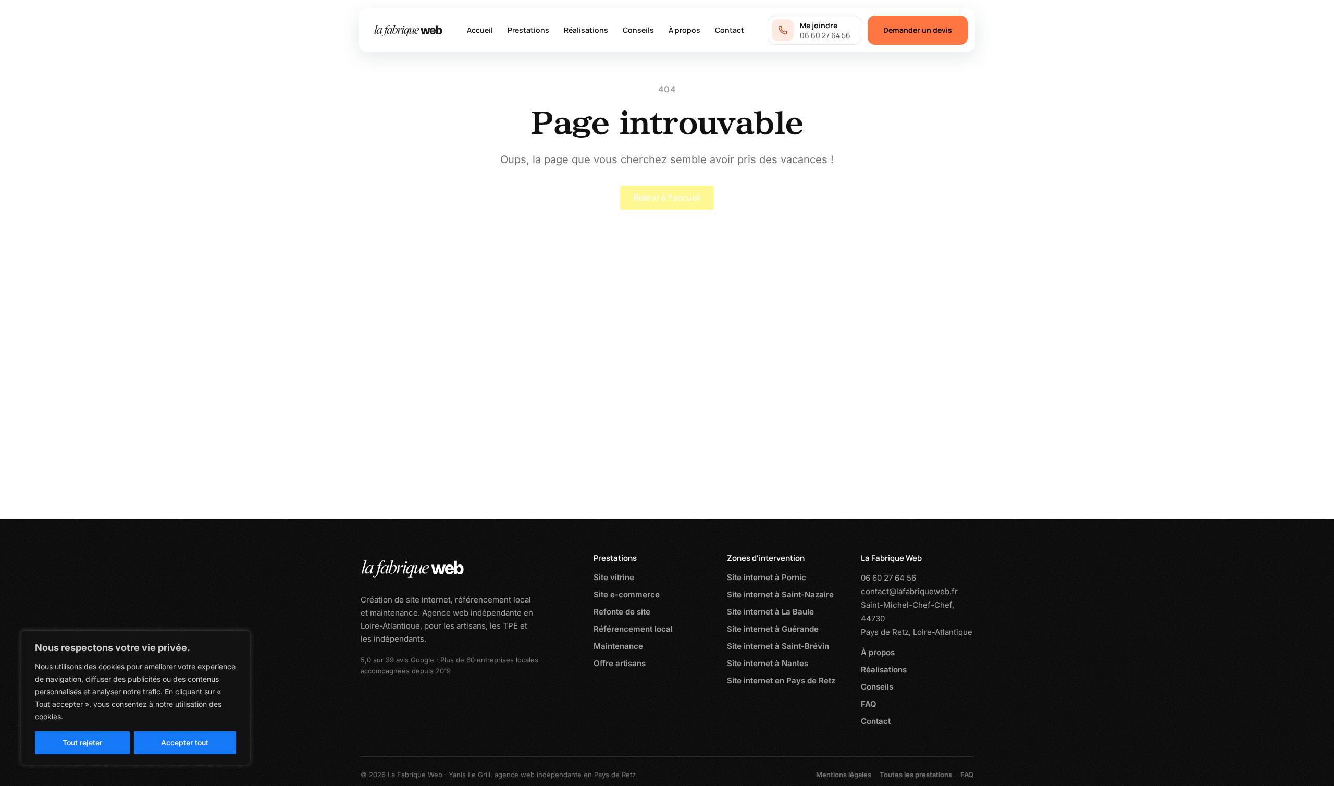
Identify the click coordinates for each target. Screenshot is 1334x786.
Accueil (480, 30)
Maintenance (618, 646)
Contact (729, 30)
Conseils (638, 30)
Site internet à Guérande (773, 629)
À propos (684, 30)
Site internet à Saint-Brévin (778, 646)
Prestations (528, 30)
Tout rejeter (82, 742)
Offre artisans (620, 663)
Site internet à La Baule (770, 612)
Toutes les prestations (916, 774)
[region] (135, 698)
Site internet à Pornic (766, 577)
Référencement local (633, 629)
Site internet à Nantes (767, 663)
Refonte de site (622, 612)
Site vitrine (614, 577)
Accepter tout (184, 742)
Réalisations (586, 30)
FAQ (868, 704)
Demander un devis (917, 30)
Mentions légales (843, 774)
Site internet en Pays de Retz (781, 680)
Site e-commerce (627, 594)
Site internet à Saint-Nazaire (780, 594)
